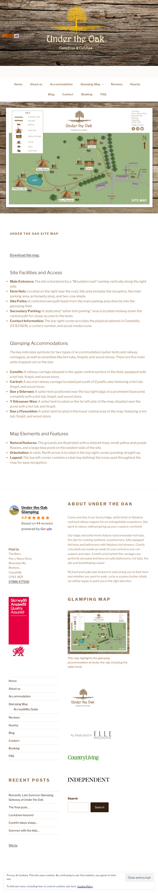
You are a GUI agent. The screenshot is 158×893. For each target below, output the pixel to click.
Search (73, 798)
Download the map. (25, 255)
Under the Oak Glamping (34, 509)
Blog (51, 94)
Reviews (116, 84)
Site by (13, 845)
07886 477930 (19, 581)
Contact (67, 94)
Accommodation (61, 84)
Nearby (135, 84)
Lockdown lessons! (21, 815)
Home (18, 84)
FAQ (103, 94)
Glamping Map (90, 84)
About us (36, 84)
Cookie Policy (85, 886)
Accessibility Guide (26, 709)
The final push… (19, 807)
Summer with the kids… (24, 830)
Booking (87, 94)
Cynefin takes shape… (23, 822)
